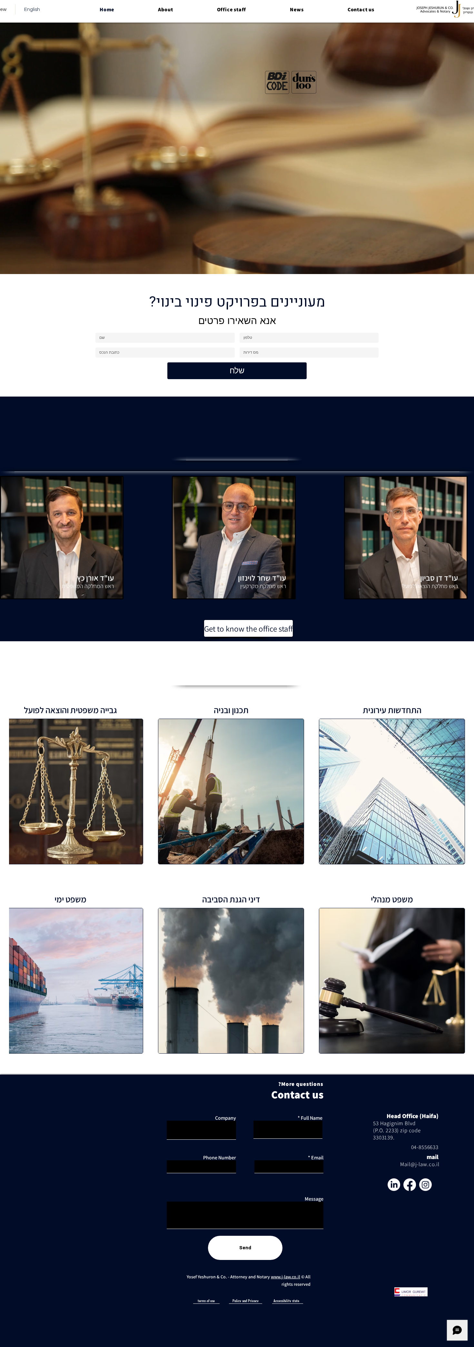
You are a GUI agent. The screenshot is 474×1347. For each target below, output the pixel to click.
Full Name (311, 1112)
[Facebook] (409, 1179)
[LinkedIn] (394, 1179)
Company (225, 1112)
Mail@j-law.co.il (419, 1158)
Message (314, 1193)
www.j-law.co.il (285, 1271)
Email (317, 1152)
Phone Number (219, 1152)
